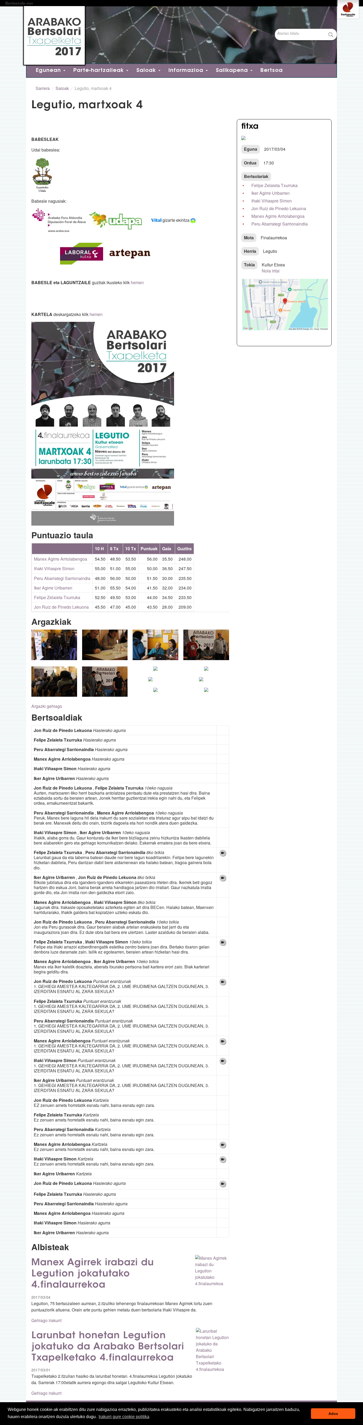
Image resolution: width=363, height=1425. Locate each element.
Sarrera (43, 88)
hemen (137, 282)
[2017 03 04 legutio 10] (54, 684)
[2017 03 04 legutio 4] (105, 648)
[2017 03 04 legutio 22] (155, 693)
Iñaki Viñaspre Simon (54, 568)
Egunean (49, 70)
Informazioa (186, 70)
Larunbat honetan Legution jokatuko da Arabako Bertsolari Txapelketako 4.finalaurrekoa (107, 1347)
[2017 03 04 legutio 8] (206, 648)
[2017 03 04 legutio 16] (206, 671)
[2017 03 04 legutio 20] (201, 682)
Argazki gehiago (46, 706)
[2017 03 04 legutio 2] (54, 648)
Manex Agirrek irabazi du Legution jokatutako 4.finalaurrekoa (92, 1274)
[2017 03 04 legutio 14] (155, 671)
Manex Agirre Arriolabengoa (60, 558)
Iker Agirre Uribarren (53, 587)
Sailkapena (233, 70)
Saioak (147, 70)
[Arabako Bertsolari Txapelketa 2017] (179, 35)
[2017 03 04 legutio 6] (155, 648)
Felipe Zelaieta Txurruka (57, 597)
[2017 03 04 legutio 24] (206, 693)
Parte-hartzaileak (99, 70)
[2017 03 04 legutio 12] (105, 684)
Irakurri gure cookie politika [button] (124, 1416)
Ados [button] (333, 1413)
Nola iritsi (271, 271)
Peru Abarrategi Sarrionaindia (62, 578)
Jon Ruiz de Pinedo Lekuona (61, 606)
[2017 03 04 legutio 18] (150, 682)
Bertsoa (271, 70)
